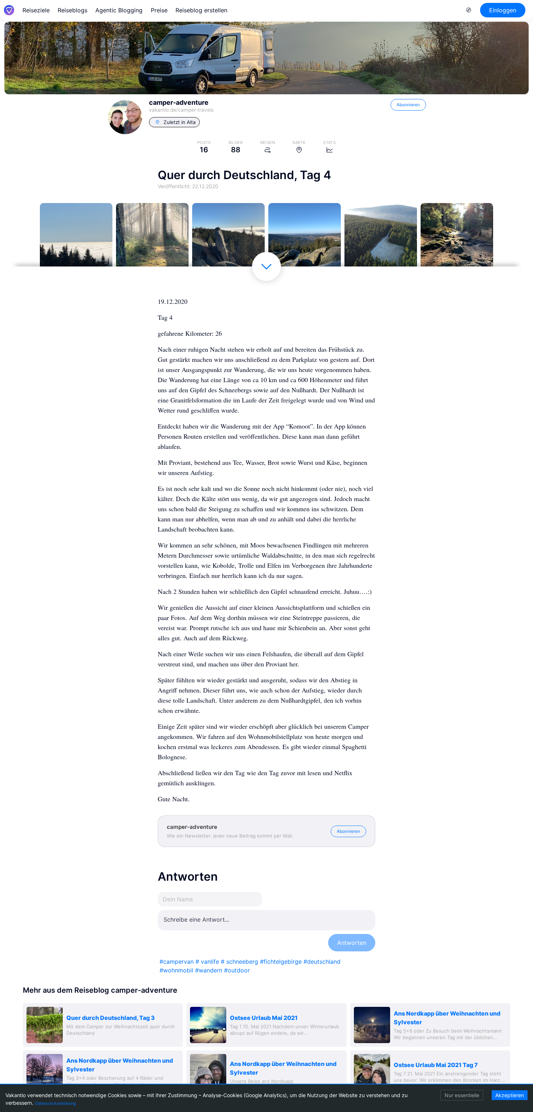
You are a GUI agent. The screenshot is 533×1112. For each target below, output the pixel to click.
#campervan (177, 961)
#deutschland (321, 961)
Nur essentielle (462, 1095)
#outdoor (237, 970)
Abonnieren (408, 104)
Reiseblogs (72, 10)
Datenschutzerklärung (55, 1103)
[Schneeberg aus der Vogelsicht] (380, 239)
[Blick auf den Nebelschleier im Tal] (76, 239)
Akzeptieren (509, 1095)
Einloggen (502, 10)
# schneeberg (239, 961)
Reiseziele (36, 10)
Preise (159, 10)
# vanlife (207, 961)
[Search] (469, 10)
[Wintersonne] (152, 239)
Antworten (351, 942)
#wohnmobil (176, 970)
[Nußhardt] (228, 239)
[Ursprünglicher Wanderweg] (457, 239)
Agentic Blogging (118, 10)
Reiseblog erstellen (201, 10)
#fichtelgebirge (281, 961)
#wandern (208, 970)
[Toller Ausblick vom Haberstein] (304, 239)
